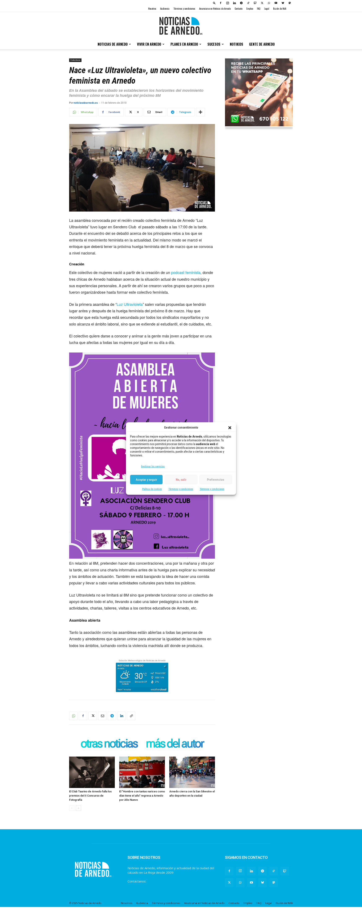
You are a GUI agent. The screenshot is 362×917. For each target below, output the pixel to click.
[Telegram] (241, 3)
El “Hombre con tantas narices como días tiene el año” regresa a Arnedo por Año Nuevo (142, 795)
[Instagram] (227, 3)
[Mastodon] (290, 3)
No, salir (181, 480)
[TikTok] (248, 3)
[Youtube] (276, 3)
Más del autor (175, 744)
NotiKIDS (236, 44)
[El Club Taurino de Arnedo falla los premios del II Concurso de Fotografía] (92, 772)
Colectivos (75, 60)
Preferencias (215, 480)
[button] (230, 428)
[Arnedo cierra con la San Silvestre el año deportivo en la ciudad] (192, 772)
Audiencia (164, 8)
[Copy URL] (131, 716)
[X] (262, 3)
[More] (200, 112)
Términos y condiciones (180, 489)
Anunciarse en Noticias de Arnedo (215, 8)
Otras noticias (109, 744)
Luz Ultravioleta (130, 304)
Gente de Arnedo (262, 44)
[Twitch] (255, 3)
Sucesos (213, 44)
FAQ (258, 8)
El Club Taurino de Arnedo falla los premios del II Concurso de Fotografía (90, 795)
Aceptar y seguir (146, 480)
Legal (266, 8)
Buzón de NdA (279, 8)
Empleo (249, 8)
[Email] (102, 716)
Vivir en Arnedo (149, 44)
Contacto (238, 8)
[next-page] (78, 808)
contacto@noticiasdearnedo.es (169, 881)
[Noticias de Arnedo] (181, 25)
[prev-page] (71, 808)
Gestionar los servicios (153, 466)
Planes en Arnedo (184, 44)
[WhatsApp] (269, 3)
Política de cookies (152, 489)
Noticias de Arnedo (113, 44)
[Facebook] (220, 3)
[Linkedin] (234, 3)
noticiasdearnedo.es (86, 103)
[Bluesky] (283, 3)
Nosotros (152, 8)
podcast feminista (185, 272)
